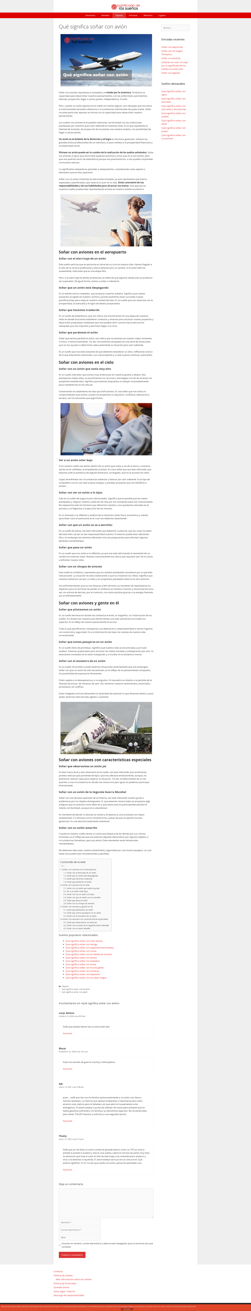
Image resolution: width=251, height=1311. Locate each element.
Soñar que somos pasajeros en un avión (84, 913)
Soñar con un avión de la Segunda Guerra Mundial (88, 925)
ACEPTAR (127, 1309)
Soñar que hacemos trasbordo (80, 878)
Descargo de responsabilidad (69, 1295)
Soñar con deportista (172, 46)
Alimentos (148, 15)
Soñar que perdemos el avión (79, 882)
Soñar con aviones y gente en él (77, 906)
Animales (105, 15)
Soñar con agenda (170, 72)
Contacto (58, 1271)
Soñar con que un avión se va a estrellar (84, 897)
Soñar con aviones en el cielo (76, 885)
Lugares (162, 15)
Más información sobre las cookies (74, 1279)
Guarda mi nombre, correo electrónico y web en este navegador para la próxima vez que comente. (107, 1245)
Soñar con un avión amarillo (78, 928)
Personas (133, 15)
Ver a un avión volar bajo (77, 891)
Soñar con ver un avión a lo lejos (80, 894)
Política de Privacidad (65, 1283)
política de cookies (159, 1306)
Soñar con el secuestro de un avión (81, 916)
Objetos (119, 15)
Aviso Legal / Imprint (64, 1291)
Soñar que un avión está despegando (82, 875)
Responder (67, 1033)
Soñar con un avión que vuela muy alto (83, 888)
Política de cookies (63, 1275)
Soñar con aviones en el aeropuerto (79, 869)
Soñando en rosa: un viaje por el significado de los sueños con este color (174, 65)
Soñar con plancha (171, 58)
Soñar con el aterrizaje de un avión (81, 872)
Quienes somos (61, 1287)
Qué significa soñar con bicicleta (76, 989)
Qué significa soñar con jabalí (74, 992)
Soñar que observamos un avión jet (82, 922)
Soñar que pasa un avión (77, 900)
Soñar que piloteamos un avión (80, 910)
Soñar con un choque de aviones (80, 903)
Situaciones (90, 15)
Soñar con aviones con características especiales (85, 919)
